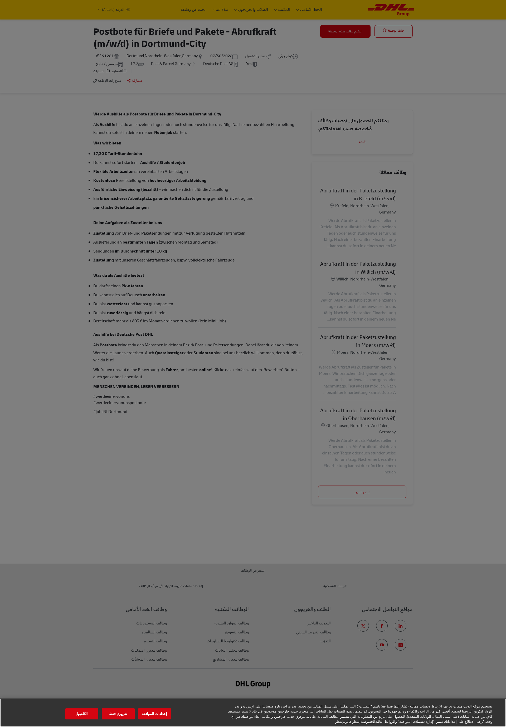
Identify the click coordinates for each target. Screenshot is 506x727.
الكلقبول (82, 714)
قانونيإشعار (343, 722)
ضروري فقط (118, 714)
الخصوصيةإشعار (363, 722)
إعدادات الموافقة (154, 714)
